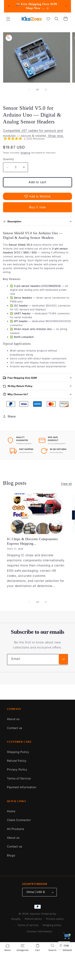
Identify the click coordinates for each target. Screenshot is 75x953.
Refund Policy (17, 760)
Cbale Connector (19, 820)
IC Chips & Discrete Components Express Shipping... (32, 541)
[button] (8, 18)
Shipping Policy (18, 752)
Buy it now (37, 207)
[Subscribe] (63, 659)
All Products (15, 829)
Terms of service (28, 925)
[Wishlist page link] (48, 19)
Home (11, 811)
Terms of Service (19, 778)
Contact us (14, 728)
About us (13, 719)
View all (66, 483)
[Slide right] (46, 90)
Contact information (39, 931)
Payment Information (21, 787)
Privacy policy (55, 918)
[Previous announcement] (9, 6)
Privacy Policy (17, 769)
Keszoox (35, 913)
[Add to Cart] (66, 936)
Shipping (25, 152)
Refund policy (33, 918)
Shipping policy (52, 925)
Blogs (11, 855)
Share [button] (12, 416)
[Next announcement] (66, 6)
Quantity (8, 159)
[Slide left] (29, 90)
